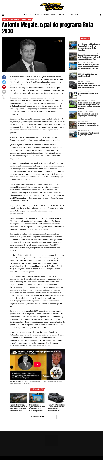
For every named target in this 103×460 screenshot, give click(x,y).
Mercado (61, 15)
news (60, 382)
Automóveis (34, 15)
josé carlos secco (49, 382)
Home (26, 15)
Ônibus (53, 15)
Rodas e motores (17, 383)
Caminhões (44, 15)
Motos (69, 15)
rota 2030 (27, 383)
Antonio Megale (35, 382)
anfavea (25, 382)
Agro (76, 15)
